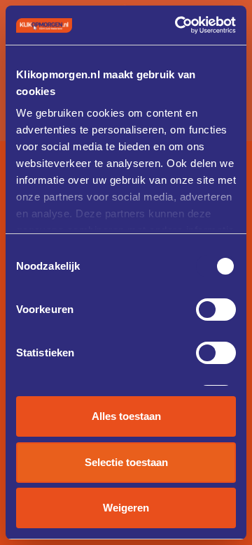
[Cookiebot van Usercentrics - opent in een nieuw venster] (178, 25)
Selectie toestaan (126, 462)
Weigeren (126, 508)
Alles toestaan (126, 416)
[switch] (216, 309)
